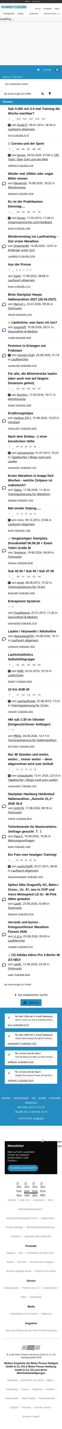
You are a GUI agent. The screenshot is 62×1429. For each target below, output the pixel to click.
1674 (24, 119)
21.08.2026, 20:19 (25, 1080)
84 (30, 860)
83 (26, 860)
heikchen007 (14, 1043)
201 (17, 665)
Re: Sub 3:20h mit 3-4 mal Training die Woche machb (34, 1016)
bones (21, 155)
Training (20, 14)
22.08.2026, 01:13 (21, 1024)
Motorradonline (47, 1398)
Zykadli (11, 405)
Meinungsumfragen (21, 840)
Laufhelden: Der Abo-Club (40, 1253)
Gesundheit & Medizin (23, 331)
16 (35, 769)
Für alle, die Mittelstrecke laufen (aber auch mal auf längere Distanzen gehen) (32, 378)
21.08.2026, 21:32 (25, 1061)
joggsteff (20, 327)
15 (30, 769)
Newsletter (35, 1297)
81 (17, 860)
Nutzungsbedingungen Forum (21, 1218)
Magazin (11, 1253)
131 (23, 576)
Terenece (20, 552)
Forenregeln (55, 1097)
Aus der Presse (19, 264)
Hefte (27, 1)
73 (26, 514)
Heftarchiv (46, 1313)
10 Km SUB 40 (18, 689)
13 (22, 769)
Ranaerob (20, 183)
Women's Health (31, 1416)
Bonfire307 (13, 593)
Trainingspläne (8, 14)
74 (30, 514)
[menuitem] (47, 69)
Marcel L (19, 304)
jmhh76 (19, 808)
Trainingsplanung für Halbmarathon (32, 740)
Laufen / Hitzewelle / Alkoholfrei (32, 631)
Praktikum (16, 1236)
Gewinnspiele (50, 1288)
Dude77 (22, 125)
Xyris (10, 135)
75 (35, 514)
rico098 (11, 337)
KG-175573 (13, 746)
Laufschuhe (15, 675)
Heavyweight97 (24, 636)
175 (39, 695)
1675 (31, 119)
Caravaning (11, 1389)
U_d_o (18, 936)
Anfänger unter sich (21, 250)
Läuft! (17, 903)
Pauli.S (18, 836)
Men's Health (28, 1398)
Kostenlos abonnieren (23, 1167)
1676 (37, 119)
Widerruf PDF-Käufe (45, 1271)
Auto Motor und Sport (32, 1380)
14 (26, 769)
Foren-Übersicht (21, 1097)
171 (17, 695)
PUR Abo (22, 1262)
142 (39, 212)
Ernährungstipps (20, 413)
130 (17, 576)
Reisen (10, 1262)
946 (23, 149)
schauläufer (24, 775)
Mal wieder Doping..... (24, 508)
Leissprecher (25, 453)
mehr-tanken (11, 1398)
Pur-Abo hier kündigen (41, 1262)
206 (33, 388)
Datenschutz (31, 1102)
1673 (18, 119)
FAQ (34, 1097)
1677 (43, 119)
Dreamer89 (21, 246)
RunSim (22, 395)
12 (17, 769)
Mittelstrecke (17, 187)
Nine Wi (11, 314)
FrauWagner (22, 613)
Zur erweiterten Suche (16, 84)
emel (20, 582)
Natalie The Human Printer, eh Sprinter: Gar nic (34, 1075)
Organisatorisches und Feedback (30, 222)
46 (26, 446)
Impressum (38, 1200)
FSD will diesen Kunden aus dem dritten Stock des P (34, 1056)
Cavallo (25, 1389)
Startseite (5, 1097)
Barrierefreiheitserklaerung (40, 1227)
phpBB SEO (38, 1118)
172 (23, 695)
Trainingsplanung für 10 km (26, 587)
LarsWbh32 (13, 256)
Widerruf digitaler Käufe (18, 1271)
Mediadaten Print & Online (24, 1313)
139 (23, 212)
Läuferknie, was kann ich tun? (34, 322)
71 (17, 514)
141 (33, 212)
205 (28, 388)
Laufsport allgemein (21, 129)
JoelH (17, 276)
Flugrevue (37, 1389)
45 (22, 446)
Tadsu (18, 490)
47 (30, 446)
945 (17, 149)
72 (22, 514)
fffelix (17, 736)
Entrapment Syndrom (24, 601)
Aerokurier (12, 1380)
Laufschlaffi (25, 866)
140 (28, 212)
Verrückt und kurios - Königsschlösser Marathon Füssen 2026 (28, 926)
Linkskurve (13, 646)
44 (17, 446)
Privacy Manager (14, 1227)
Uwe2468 (12, 946)
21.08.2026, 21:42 (28, 1043)
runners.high (25, 355)
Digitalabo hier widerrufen (37, 1236)
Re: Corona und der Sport (28, 1053)
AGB (50, 1200)
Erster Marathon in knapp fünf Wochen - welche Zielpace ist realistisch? (30, 480)
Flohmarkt (15, 308)
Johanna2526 (14, 623)
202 (23, 665)
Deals (24, 1297)
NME (20, 671)
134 (39, 576)
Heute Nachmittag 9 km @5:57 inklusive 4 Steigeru (34, 1038)
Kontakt (12, 1200)
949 (39, 149)
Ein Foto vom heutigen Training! (32, 854)
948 (33, 149)
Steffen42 (12, 165)
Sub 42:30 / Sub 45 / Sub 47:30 (31, 571)
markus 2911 (22, 418)
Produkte (36, 1)
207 (39, 388)
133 (33, 576)
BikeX (50, 1380)
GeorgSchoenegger (17, 876)
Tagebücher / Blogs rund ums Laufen (33, 780)
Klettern (50, 1389)
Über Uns (24, 1200)
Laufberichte (19, 359)
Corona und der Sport (27, 143)
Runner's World (42, 1407)
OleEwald (12, 500)
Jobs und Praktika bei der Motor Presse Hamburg (31, 1330)
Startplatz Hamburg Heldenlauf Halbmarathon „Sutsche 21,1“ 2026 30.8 (31, 798)
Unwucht (12, 711)
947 (28, 149)
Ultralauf (14, 422)
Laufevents (33, 14)
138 (17, 212)
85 (35, 860)
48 (35, 446)
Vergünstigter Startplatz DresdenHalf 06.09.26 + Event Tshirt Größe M (30, 543)
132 (28, 576)
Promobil (26, 1407)
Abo (21, 1253)
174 (33, 695)
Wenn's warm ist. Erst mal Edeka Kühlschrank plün (34, 1019)
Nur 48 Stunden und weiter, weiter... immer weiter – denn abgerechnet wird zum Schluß (30, 759)
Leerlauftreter (26, 701)
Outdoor (14, 1407)
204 (23, 388)
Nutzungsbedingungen (30, 1209)
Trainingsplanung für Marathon (29, 494)
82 (22, 860)
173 (28, 695)
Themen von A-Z (30, 1288)
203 (17, 388)
